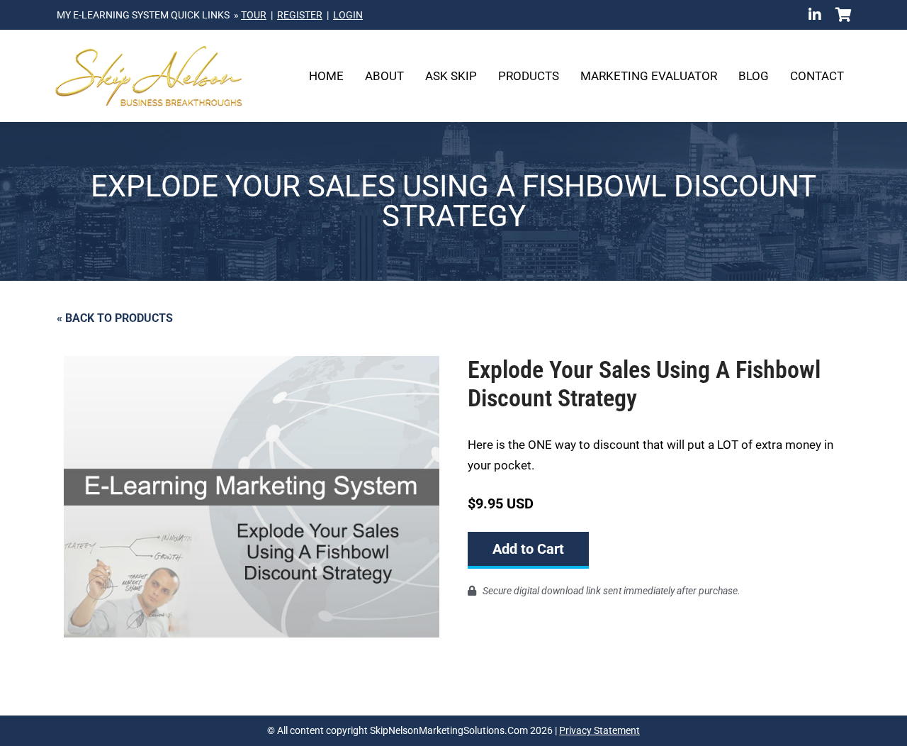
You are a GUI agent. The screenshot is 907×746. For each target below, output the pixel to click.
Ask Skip (451, 76)
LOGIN (348, 15)
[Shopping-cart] (843, 15)
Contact (817, 76)
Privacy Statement (599, 730)
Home (326, 76)
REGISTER (299, 15)
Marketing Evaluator (648, 76)
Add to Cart (528, 548)
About (384, 76)
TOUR (253, 15)
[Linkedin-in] (815, 15)
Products (528, 76)
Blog (753, 76)
